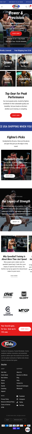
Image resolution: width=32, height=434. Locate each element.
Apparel (3, 391)
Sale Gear (3, 372)
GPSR (2, 407)
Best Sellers (4, 377)
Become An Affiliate (22, 375)
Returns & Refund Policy (7, 402)
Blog (18, 377)
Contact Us (20, 383)
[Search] (26, 6)
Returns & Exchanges (22, 386)
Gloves (3, 380)
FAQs (18, 380)
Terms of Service (5, 404)
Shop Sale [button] (25, 329)
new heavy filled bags (13, 2)
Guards (3, 386)
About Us (19, 372)
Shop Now (7, 66)
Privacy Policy (5, 399)
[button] (16, 33)
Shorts (3, 383)
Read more (14, 275)
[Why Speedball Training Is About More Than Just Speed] (14, 244)
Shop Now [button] (4, 364)
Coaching (3, 388)
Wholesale (19, 388)
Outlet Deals (4, 375)
